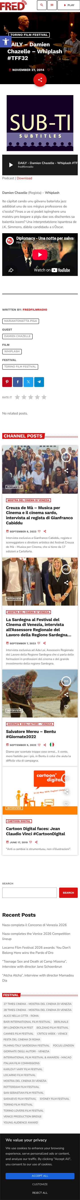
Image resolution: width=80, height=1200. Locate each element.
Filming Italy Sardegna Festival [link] (27, 1046)
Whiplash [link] (12, 352)
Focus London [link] (63, 1046)
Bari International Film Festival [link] (27, 1022)
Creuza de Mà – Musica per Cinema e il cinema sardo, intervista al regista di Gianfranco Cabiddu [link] (39, 515)
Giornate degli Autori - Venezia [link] (30, 724)
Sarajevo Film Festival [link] (20, 1099)
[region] (40, 1167)
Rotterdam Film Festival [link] (21, 1087)
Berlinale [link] (61, 1022)
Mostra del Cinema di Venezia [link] (28, 500)
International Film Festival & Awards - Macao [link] (37, 1057)
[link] (6, 41)
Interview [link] (14, 486)
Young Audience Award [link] (21, 1123)
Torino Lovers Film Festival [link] (24, 1111)
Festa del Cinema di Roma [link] (22, 1040)
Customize (40, 1184)
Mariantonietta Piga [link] (20, 321)
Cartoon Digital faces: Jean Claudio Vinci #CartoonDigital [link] (35, 831)
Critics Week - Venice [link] (52, 1034)
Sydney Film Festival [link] (54, 1099)
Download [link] (24, 178)
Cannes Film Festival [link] (19, 1034)
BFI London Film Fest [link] (18, 1028)
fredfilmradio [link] (35, 310)
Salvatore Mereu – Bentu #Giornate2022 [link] (31, 734)
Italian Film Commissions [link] (22, 1063)
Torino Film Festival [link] (29, 35)
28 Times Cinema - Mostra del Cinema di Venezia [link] (38, 1010)
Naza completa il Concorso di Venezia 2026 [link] (34, 925)
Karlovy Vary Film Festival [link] (23, 1069)
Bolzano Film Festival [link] (52, 1028)
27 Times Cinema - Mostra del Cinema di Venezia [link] (38, 1004)
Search (7, 883)
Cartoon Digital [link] (19, 821)
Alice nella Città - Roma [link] (21, 1016)
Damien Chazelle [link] (17, 336)
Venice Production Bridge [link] (23, 1117)
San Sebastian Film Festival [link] (24, 1093)
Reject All (40, 1193)
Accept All (40, 1176)
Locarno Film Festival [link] (20, 1075)
